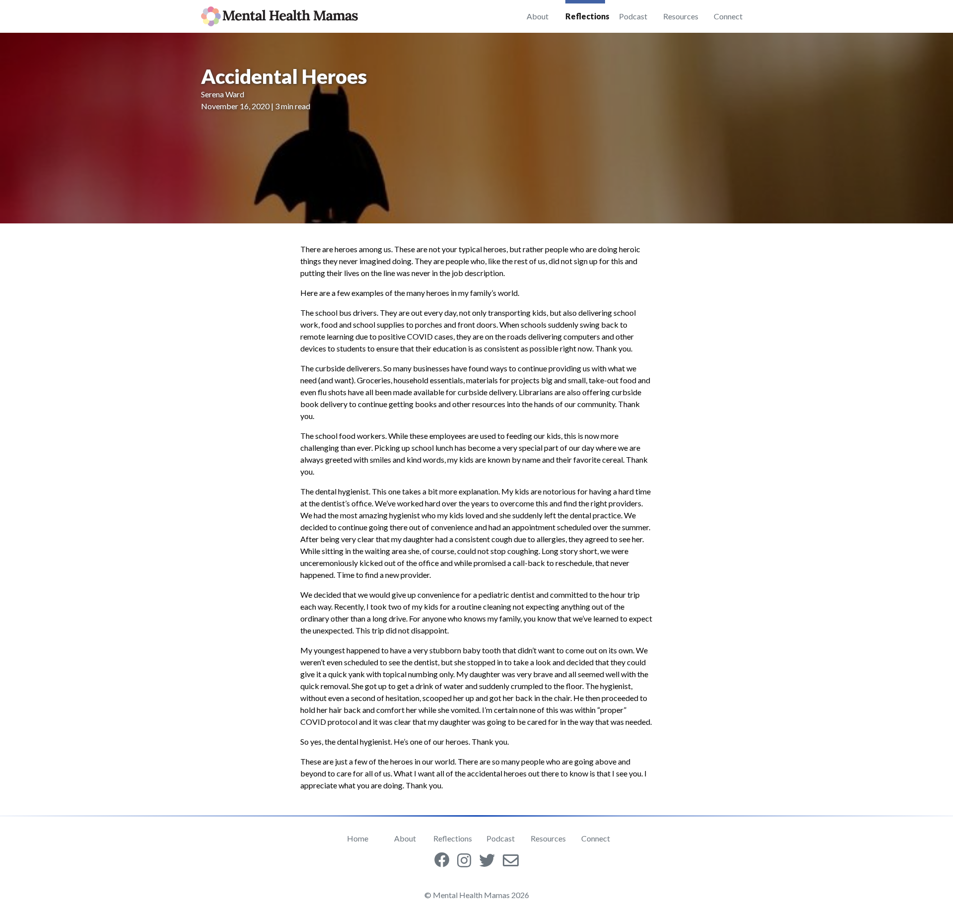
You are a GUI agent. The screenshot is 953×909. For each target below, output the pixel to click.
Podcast (633, 16)
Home (357, 838)
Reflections (587, 16)
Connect (728, 16)
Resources (680, 16)
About (537, 16)
